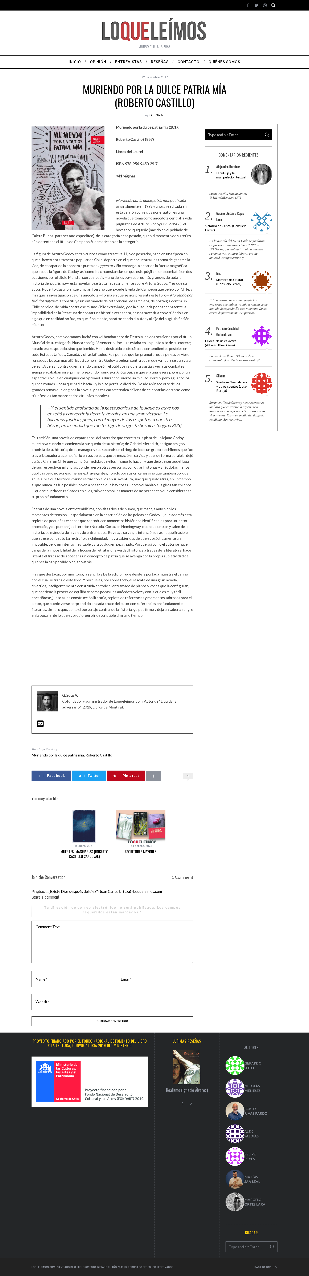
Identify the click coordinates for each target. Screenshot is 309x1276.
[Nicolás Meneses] (235, 1088)
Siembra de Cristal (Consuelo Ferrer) (226, 228)
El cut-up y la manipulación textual (231, 175)
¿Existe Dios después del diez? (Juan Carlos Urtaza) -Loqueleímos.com (105, 891)
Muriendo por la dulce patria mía (58, 755)
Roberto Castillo (98, 755)
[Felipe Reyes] (235, 1156)
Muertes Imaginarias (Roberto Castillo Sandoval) (84, 854)
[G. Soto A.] (235, 1065)
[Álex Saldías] (235, 1133)
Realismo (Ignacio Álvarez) (187, 1090)
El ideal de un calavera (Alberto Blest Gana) (220, 343)
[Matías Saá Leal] (235, 1179)
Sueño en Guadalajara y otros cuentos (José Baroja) (231, 386)
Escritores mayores (140, 851)
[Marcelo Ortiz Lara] (235, 1201)
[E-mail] (40, 725)
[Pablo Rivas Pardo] (235, 1111)
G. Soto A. (156, 115)
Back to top (263, 1267)
